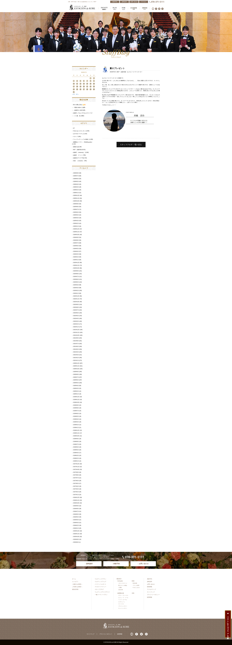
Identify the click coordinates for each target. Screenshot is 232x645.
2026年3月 (76, 187)
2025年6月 (76, 212)
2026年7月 (76, 176)
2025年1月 (76, 226)
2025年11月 (76, 198)
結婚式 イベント (78, 155)
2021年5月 (76, 349)
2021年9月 (76, 338)
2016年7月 (76, 511)
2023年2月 (76, 290)
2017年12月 (76, 464)
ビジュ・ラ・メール (123, 597)
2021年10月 (76, 335)
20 (83, 86)
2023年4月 (76, 285)
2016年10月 (76, 503)
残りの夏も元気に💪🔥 (79, 104)
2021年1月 (76, 360)
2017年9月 (76, 472)
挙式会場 (120, 581)
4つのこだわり (136, 587)
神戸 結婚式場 (121, 72)
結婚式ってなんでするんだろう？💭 (82, 113)
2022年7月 (76, 310)
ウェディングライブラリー (102, 592)
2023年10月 (76, 268)
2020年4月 (76, 385)
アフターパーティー (100, 586)
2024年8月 (76, 240)
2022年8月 (76, 307)
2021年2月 (76, 357)
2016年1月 (76, 528)
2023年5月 (76, 282)
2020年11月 (76, 366)
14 (87, 83)
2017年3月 (76, 489)
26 (80, 89)
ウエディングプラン (100, 579)
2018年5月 (76, 450)
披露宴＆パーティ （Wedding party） (83, 142)
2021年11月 (76, 332)
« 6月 (73, 94)
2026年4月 (76, 184)
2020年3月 (76, 388)
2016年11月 (76, 500)
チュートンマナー (122, 608)
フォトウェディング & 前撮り (81, 139)
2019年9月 (76, 405)
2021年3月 (76, 354)
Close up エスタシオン (79, 131)
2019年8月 (76, 408)
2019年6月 (76, 413)
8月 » (77, 94)
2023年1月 (76, 293)
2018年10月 (76, 436)
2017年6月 (76, 480)
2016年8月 (76, 508)
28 (87, 89)
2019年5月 (76, 416)
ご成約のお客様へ (77, 584)
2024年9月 (76, 237)
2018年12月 (76, 430)
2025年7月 (76, 209)
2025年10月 (76, 201)
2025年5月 (76, 215)
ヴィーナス (121, 604)
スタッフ (75, 136)
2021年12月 (76, 329)
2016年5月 (76, 517)
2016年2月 (76, 525)
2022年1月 (76, 326)
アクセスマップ (151, 589)
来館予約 (149, 579)
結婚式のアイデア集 (78, 158)
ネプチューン (121, 602)
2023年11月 (76, 265)
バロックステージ (122, 583)
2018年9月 (76, 438)
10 (73, 83)
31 (73, 92)
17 (73, 86)
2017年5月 (76, 483)
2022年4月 (76, 318)
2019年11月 (76, 399)
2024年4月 (76, 251)
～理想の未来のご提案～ (79, 107)
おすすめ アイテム (78, 133)
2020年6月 (76, 380)
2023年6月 (76, 279)
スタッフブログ (99, 589)
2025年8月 (76, 206)
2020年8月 (76, 374)
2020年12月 (76, 363)
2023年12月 (76, 262)
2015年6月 (76, 542)
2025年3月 (76, 220)
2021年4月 (76, 352)
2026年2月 (76, 189)
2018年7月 (76, 444)
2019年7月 (76, 410)
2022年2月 (76, 324)
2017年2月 (76, 491)
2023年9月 (76, 271)
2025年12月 (76, 195)
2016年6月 (76, 514)
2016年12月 (76, 497)
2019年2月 (76, 424)
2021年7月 (76, 343)
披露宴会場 (120, 593)
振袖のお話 (76, 146)
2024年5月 (76, 248)
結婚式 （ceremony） (79, 152)
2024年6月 (76, 245)
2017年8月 (76, 475)
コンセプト (75, 581)
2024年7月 (76, 243)
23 (94, 86)
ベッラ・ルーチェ (122, 599)
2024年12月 (76, 229)
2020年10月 (76, 368)
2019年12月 (76, 396)
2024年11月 (76, 231)
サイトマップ (151, 592)
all (73, 128)
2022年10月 (76, 301)
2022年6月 (76, 313)
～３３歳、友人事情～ (79, 115)
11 (77, 83)
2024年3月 (76, 254)
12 (80, 83)
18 (77, 86)
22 (90, 86)
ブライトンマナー (122, 606)
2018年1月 (76, 461)
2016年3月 (76, 522)
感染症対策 (75, 589)
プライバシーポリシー (153, 594)
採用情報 (149, 597)
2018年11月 (76, 433)
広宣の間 (120, 589)
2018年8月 (76, 441)
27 (83, 89)
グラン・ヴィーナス (123, 595)
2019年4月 (76, 419)
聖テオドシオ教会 (122, 585)
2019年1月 (76, 427)
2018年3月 (76, 455)
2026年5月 (76, 181)
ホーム (74, 579)
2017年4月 (76, 486)
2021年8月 (76, 340)
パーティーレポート (100, 584)
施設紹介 (119, 578)
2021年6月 (76, 346)
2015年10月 (76, 536)
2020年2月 (76, 391)
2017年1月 (76, 494)
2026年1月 (76, 192)
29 (90, 89)
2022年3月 (76, 321)
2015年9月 (76, 539)
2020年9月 (76, 371)
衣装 (133, 593)
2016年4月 (76, 519)
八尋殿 (120, 587)
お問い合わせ (151, 584)
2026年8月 (76, 173)
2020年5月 (76, 382)
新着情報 (149, 586)
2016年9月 (76, 505)
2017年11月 (76, 466)
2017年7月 (76, 477)
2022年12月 (76, 296)
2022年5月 (76, 315)
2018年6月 (76, 447)
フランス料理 (136, 585)
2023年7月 (76, 276)
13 (83, 83)
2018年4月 (76, 452)
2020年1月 (76, 394)
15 (90, 83)
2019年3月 (76, 422)
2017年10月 (76, 469)
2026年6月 (76, 178)
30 (94, 89)
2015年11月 (76, 533)
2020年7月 (76, 377)
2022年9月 (76, 304)
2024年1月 (76, 259)
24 (73, 89)
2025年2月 (76, 223)
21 (87, 86)
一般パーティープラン (101, 594)
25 (77, 89)
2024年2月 (76, 257)
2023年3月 (76, 287)
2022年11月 (76, 299)
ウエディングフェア (100, 581)
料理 (133, 581)
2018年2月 (76, 458)
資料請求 (149, 581)
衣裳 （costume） (78, 160)
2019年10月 (76, 402)
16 (94, 83)
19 (80, 86)
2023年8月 (76, 273)
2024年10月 (76, 234)
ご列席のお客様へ (77, 586)
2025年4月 (76, 217)
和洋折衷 (135, 583)
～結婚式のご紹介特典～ (79, 110)
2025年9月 (76, 203)
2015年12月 (76, 531)
